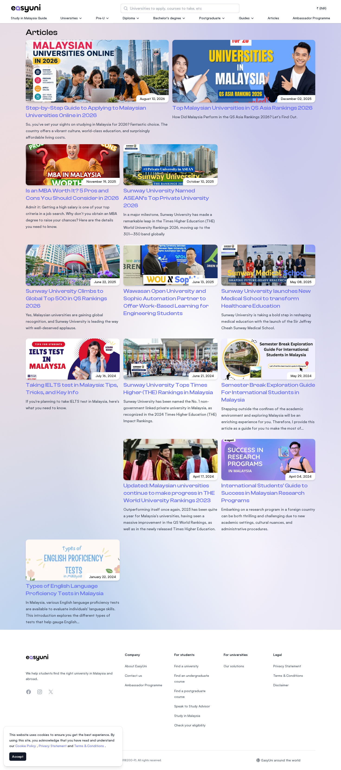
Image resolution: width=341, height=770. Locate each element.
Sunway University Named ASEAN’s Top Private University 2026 (166, 198)
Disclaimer (281, 685)
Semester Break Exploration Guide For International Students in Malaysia (268, 392)
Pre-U (100, 18)
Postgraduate (210, 18)
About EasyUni (136, 666)
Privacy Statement (53, 746)
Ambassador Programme (311, 18)
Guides (244, 18)
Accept (17, 756)
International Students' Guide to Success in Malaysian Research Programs (264, 493)
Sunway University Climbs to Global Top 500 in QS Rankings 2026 (66, 298)
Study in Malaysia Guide (29, 18)
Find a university (186, 666)
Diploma (129, 18)
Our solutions (234, 666)
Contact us (133, 675)
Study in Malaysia (187, 716)
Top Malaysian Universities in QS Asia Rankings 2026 (242, 108)
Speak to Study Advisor (192, 706)
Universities (69, 18)
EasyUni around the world (280, 760)
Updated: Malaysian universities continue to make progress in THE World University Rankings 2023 (169, 493)
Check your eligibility (190, 725)
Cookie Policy (26, 746)
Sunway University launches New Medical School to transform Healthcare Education (266, 298)
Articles (273, 18)
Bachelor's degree (167, 18)
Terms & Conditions (89, 746)
